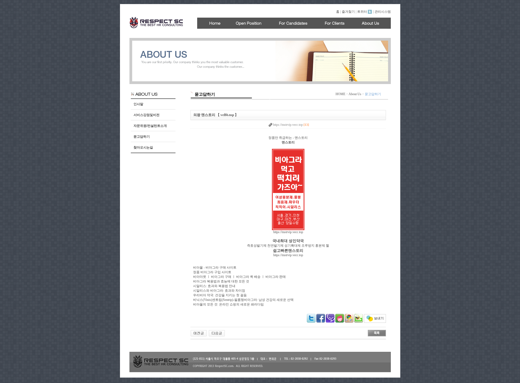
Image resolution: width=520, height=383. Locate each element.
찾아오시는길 (143, 147)
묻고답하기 (142, 137)
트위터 (362, 12)
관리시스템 (383, 12)
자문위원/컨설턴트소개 (150, 126)
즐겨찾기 (348, 12)
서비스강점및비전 (147, 115)
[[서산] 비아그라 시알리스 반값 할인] (217, 333)
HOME (340, 94)
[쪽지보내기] (375, 322)
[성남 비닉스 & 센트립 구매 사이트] (198, 333)
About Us (355, 94)
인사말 (138, 104)
